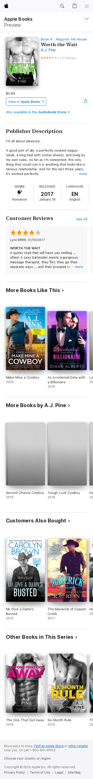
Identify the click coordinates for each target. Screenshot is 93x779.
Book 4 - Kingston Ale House (64, 39)
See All (81, 219)
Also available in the (36, 112)
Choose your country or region (27, 758)
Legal (59, 772)
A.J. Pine (48, 50)
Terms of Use (40, 772)
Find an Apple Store (49, 746)
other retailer (78, 746)
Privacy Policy (14, 772)
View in (24, 102)
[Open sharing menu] (85, 101)
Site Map (74, 772)
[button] (62, 6)
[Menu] (87, 6)
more (83, 174)
